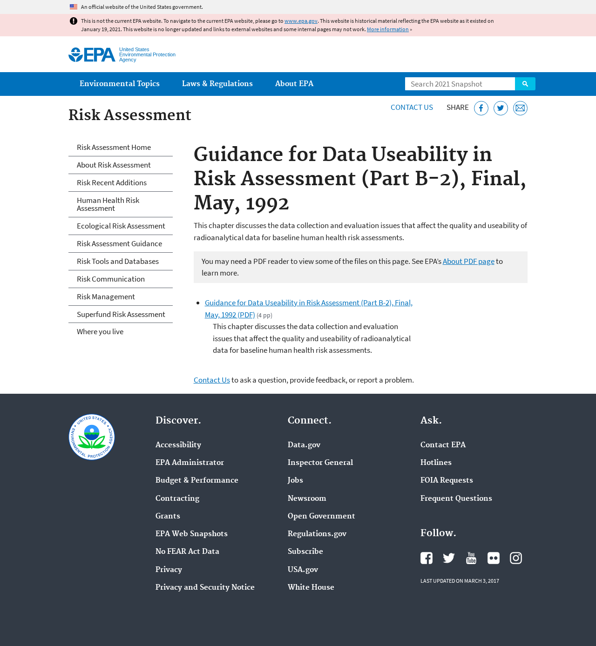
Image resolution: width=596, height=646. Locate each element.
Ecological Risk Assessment (121, 226)
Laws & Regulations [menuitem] (217, 84)
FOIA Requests (446, 481)
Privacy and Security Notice (205, 588)
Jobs (295, 481)
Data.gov (304, 445)
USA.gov (303, 570)
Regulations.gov (317, 534)
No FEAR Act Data (187, 552)
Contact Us (412, 107)
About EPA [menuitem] (294, 84)
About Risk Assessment (114, 165)
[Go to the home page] (91, 54)
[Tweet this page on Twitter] (501, 108)
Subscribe (305, 552)
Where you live (100, 331)
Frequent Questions (456, 499)
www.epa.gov (301, 20)
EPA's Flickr (494, 558)
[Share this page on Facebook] (481, 108)
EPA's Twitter (449, 558)
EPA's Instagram (516, 558)
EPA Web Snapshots (192, 534)
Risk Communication (111, 279)
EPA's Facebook (426, 558)
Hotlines (436, 463)
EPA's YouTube (471, 558)
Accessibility (178, 445)
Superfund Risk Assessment (121, 314)
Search (525, 83)
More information (388, 29)
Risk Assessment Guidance (119, 243)
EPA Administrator (190, 463)
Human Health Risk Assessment (108, 204)
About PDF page (468, 261)
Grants (168, 516)
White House (311, 588)
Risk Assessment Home (114, 147)
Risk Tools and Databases (118, 261)
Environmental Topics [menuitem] (120, 84)
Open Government (321, 516)
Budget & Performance (197, 481)
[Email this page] (520, 108)
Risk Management (106, 296)
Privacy (169, 570)
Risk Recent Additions (112, 182)
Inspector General (320, 463)
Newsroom (307, 499)
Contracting (177, 499)
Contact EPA (443, 445)
